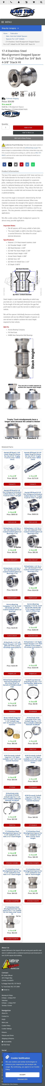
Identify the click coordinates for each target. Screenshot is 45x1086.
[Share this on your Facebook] (4, 164)
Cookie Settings (7, 1029)
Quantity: (5, 124)
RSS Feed (6, 1045)
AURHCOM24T (12, 636)
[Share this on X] (10, 164)
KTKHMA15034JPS (33, 863)
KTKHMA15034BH (12, 863)
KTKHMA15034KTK (12, 939)
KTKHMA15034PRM (12, 901)
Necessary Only (22, 1079)
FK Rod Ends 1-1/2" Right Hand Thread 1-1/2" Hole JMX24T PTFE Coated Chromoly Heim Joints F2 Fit (33, 645)
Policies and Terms (8, 1035)
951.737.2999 (15, 987)
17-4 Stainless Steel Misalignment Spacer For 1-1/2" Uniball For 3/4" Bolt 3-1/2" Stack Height (12, 871)
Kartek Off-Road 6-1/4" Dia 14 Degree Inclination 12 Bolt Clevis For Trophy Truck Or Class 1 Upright (12, 493)
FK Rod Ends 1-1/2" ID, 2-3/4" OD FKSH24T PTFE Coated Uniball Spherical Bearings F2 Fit (33, 568)
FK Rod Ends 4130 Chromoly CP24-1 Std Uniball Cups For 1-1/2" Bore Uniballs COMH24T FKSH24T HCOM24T (33, 721)
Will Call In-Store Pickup (22, 138)
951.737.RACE (16, 983)
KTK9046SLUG (12, 749)
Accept (22, 1075)
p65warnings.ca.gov (31, 148)
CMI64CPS (12, 484)
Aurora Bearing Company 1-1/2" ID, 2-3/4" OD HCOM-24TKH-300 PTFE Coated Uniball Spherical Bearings (33, 607)
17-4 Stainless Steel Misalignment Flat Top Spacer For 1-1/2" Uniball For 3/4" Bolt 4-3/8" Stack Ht (12, 910)
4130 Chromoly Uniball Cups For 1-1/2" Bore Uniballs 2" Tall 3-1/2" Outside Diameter (33, 798)
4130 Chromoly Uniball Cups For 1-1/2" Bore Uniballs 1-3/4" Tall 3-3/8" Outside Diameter (12, 758)
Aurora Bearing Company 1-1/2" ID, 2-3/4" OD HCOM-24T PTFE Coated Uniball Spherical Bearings (12, 607)
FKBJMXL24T (12, 674)
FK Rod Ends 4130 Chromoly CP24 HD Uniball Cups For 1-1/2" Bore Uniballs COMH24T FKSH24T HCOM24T (12, 796)
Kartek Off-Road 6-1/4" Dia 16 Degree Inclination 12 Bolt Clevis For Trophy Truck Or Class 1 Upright (33, 495)
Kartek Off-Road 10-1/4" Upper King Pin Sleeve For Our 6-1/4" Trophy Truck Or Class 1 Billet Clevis (33, 455)
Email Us (6, 990)
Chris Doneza (14, 1084)
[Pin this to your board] (21, 164)
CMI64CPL (33, 484)
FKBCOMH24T (33, 560)
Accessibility (7, 1041)
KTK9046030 (33, 787)
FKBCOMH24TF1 (12, 560)
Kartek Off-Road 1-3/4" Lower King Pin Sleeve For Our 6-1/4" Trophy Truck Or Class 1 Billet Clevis (12, 455)
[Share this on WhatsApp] (33, 164)
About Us (5, 1013)
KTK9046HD (33, 825)
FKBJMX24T (33, 674)
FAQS (3, 1019)
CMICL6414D (12, 522)
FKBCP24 (12, 825)
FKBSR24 (12, 711)
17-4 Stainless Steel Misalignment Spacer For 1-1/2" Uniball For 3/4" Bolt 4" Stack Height (33, 871)
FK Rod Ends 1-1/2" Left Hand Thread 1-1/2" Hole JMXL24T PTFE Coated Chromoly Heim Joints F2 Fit (12, 645)
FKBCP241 (33, 749)
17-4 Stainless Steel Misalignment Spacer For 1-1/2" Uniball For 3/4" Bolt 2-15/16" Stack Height (33, 834)
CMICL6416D (33, 522)
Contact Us (5, 1016)
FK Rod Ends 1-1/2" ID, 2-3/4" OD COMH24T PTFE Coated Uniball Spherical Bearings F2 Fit (33, 530)
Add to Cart (28, 127)
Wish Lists (5, 1022)
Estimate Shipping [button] (12, 98)
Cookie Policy (6, 1025)
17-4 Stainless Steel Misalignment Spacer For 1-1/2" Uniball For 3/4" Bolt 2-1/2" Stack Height (12, 833)
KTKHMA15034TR (33, 901)
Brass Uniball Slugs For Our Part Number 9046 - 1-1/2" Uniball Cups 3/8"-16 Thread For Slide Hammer (12, 721)
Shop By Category (9, 28)
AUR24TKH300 (33, 636)
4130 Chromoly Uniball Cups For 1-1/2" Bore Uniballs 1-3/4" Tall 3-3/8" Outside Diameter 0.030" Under (33, 758)
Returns (4, 1032)
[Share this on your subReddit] (27, 164)
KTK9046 (12, 787)
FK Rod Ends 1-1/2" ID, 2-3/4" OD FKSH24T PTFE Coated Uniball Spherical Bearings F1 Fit (12, 570)
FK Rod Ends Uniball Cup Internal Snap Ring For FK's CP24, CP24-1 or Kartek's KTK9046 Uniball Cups (12, 683)
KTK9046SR (33, 711)
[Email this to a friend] (16, 164)
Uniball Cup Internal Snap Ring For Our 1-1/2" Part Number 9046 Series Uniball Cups (33, 682)
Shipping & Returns (8, 1038)
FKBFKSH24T (33, 598)
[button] (18, 2)
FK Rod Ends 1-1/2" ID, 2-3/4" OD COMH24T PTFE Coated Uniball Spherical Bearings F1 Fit (12, 530)
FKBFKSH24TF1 (12, 598)
